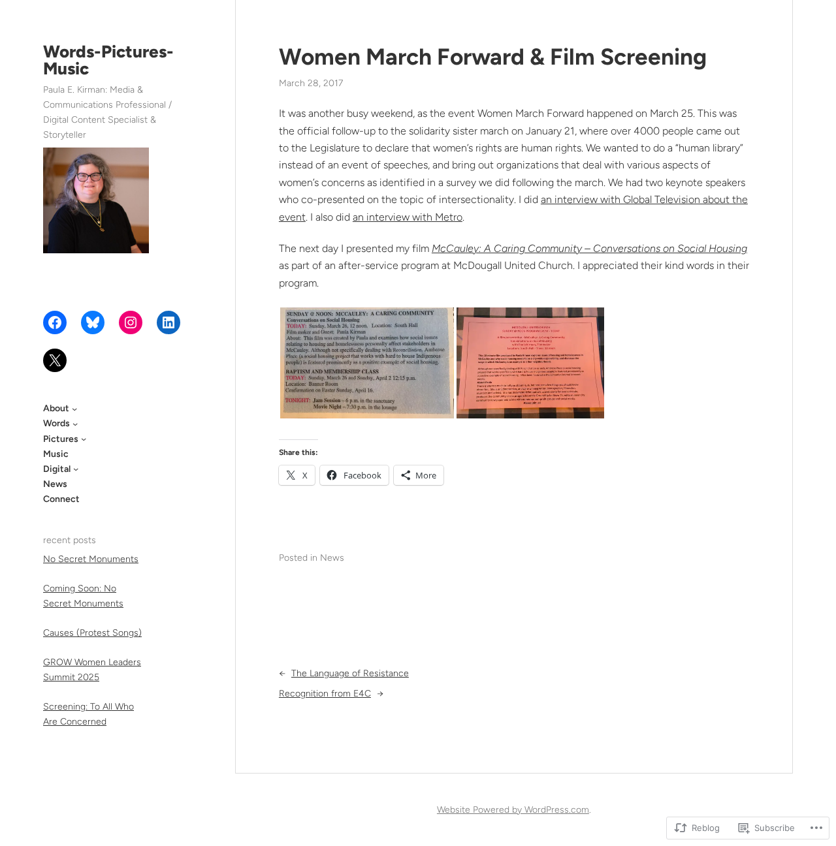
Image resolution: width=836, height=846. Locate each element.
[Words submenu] (75, 423)
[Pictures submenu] (83, 438)
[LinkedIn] (168, 322)
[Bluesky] (92, 322)
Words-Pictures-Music (108, 60)
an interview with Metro (407, 217)
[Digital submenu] (75, 468)
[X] (55, 360)
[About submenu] (74, 408)
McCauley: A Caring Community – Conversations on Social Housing (589, 248)
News (332, 557)
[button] (367, 363)
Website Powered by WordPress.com (513, 809)
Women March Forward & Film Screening (493, 56)
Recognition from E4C (325, 693)
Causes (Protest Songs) (92, 632)
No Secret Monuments (90, 559)
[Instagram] (130, 322)
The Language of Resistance (350, 673)
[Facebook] (55, 322)
